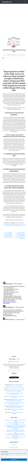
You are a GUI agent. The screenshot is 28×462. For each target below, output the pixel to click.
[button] (14, 452)
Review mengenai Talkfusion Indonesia (17, 387)
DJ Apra (23, 54)
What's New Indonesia (14, 447)
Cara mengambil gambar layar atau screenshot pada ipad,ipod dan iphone (8, 235)
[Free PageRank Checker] (14, 361)
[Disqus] (14, 260)
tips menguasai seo (11, 225)
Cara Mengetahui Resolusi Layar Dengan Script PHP (16, 426)
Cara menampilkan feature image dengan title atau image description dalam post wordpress (20, 235)
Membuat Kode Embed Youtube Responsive (15, 430)
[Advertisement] (14, 18)
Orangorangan (14, 376)
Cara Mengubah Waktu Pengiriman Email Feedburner (16, 425)
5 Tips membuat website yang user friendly (15, 433)
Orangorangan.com (7, 1)
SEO (9, 222)
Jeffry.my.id (14, 444)
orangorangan (7, 393)
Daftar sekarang (14, 459)
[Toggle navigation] (24, 2)
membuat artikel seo (19, 222)
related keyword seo (15, 224)
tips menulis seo (19, 225)
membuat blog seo (7, 224)
